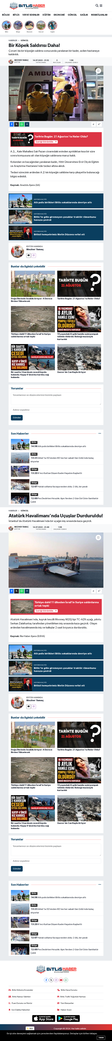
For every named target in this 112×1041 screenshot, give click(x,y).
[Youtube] (61, 980)
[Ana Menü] (101, 6)
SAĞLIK (84, 15)
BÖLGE (6, 15)
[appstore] (44, 1018)
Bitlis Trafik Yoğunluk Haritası (73, 997)
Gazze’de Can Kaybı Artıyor (71, 372)
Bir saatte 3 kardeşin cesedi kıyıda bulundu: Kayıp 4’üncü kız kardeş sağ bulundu (30, 374)
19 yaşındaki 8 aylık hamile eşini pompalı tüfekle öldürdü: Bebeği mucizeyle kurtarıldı (77, 336)
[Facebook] (46, 980)
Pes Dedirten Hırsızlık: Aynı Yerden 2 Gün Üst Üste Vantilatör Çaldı (64, 500)
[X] (51, 980)
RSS (31, 1029)
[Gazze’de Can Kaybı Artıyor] (79, 357)
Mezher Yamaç (35, 249)
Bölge (34, 469)
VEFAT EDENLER (30, 15)
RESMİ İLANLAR (99, 15)
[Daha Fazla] (27, 124)
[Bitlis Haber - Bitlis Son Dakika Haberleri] (27, 6)
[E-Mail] (28, 255)
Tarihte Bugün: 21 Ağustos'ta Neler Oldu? (78, 299)
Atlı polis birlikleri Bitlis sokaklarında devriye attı (58, 446)
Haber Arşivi (66, 1010)
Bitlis (34, 442)
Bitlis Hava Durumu (69, 990)
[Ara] (97, 6)
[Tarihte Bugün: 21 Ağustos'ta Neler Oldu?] (79, 283)
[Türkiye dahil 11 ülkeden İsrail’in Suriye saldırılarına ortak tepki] (33, 319)
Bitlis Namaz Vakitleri (21, 997)
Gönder (17, 418)
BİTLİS (16, 15)
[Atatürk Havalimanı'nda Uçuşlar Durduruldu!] (56, 560)
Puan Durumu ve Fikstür (22, 1003)
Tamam (101, 1037)
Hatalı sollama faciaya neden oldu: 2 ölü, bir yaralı (59, 486)
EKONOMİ (59, 15)
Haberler (13, 41)
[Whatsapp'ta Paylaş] (21, 124)
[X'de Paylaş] (16, 124)
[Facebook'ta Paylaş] (12, 124)
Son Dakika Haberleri (20, 1010)
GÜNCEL (72, 15)
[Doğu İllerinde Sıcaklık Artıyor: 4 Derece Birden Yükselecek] (33, 283)
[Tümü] (99, 434)
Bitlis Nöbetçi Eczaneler (22, 990)
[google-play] (68, 1018)
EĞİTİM (46, 15)
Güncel (24, 41)
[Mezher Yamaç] (17, 251)
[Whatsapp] (66, 980)
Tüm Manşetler (67, 1003)
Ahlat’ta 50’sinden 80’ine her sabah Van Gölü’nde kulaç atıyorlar (62, 460)
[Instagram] (33, 255)
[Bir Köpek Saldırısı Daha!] (56, 93)
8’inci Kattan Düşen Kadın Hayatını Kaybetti (56, 473)
